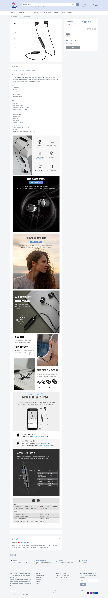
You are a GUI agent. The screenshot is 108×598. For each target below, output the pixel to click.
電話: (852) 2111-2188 (61, 573)
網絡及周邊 (69, 12)
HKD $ (12, 591)
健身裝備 (39, 6)
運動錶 (28, 6)
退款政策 (38, 583)
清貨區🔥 (36, 12)
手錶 (31, 6)
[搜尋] (77, 4)
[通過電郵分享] (95, 29)
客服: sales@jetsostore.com (62, 575)
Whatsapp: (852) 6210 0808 (62, 577)
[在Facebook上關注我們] (53, 593)
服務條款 (38, 581)
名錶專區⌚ (13, 12)
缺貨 (73, 47)
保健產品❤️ (55, 12)
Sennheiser (68, 27)
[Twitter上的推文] (92, 29)
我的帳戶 (84, 6)
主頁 (11, 16)
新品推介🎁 (21, 12)
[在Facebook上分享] (88, 29)
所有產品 (15, 16)
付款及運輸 (38, 577)
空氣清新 (44, 6)
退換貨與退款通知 (40, 575)
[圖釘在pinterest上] (90, 29)
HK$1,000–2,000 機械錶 (45, 12)
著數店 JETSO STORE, (17, 594)
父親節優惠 (29, 12)
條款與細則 (38, 579)
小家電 (63, 12)
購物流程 (38, 573)
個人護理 (35, 6)
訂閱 (83, 584)
